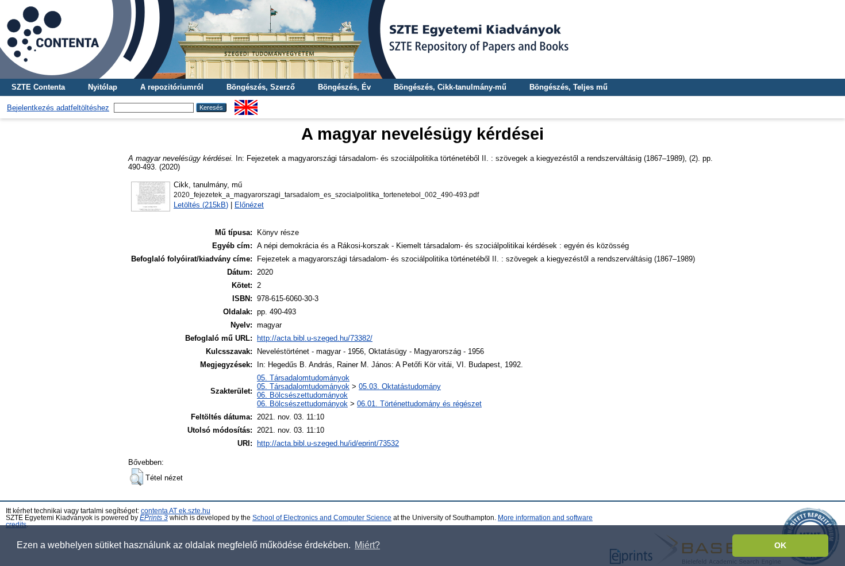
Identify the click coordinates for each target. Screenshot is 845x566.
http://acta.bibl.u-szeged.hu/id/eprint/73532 (328, 443)
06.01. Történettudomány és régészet (419, 403)
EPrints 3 (154, 517)
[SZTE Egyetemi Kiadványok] (422, 39)
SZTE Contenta (38, 87)
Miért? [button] (367, 545)
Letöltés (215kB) (201, 205)
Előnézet (249, 205)
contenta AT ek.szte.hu (175, 510)
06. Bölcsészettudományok (302, 395)
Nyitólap (102, 87)
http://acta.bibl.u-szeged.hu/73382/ (314, 338)
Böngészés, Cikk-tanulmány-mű (450, 87)
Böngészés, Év (344, 87)
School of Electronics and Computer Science (321, 517)
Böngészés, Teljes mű (568, 87)
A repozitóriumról (171, 87)
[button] (136, 477)
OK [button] (780, 545)
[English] (246, 104)
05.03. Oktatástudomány (400, 386)
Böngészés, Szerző (260, 87)
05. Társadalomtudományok (303, 378)
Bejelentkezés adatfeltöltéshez (58, 107)
